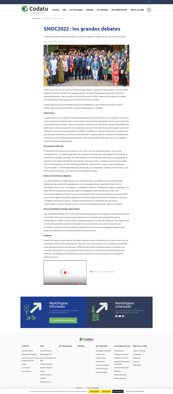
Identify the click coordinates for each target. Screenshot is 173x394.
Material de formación (121, 358)
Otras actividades (101, 372)
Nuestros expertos (46, 367)
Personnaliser (118, 391)
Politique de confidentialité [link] (135, 391)
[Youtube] (120, 316)
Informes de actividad (121, 367)
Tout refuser (106, 391)
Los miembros (26, 371)
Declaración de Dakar (121, 354)
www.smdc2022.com (53, 41)
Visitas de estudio (102, 368)
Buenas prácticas (120, 378)
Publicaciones (119, 351)
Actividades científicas (103, 351)
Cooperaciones (101, 358)
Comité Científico (46, 351)
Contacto (79, 388)
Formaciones (100, 361)
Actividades (102, 10)
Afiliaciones (137, 358)
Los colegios (26, 367)
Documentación (119, 10)
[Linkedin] (123, 316)
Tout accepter (94, 391)
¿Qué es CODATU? (27, 351)
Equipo (24, 364)
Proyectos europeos (102, 365)
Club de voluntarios (46, 364)
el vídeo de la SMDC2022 (104, 271)
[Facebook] (116, 316)
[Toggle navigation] (149, 10)
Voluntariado (137, 365)
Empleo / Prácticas (139, 351)
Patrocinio (136, 361)
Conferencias (100, 354)
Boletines (117, 371)
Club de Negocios (45, 354)
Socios (42, 371)
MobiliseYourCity (45, 382)
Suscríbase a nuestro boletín (64, 320)
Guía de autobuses (120, 375)
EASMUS (43, 378)
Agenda (89, 10)
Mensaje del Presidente (29, 354)
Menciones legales (93, 388)
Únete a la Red (137, 10)
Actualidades (76, 10)
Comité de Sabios (46, 375)
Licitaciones (137, 354)
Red (64, 10)
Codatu (55, 10)
